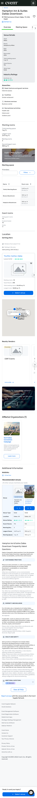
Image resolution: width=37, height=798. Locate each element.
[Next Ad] (34, 275)
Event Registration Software (10, 714)
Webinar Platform (7, 725)
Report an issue (6, 696)
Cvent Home (5, 730)
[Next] (35, 28)
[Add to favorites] (34, 16)
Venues (6, 7)
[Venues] (33, 3)
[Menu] (2, 3)
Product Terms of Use (8, 746)
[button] (15, 172)
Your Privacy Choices (8, 739)
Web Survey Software (8, 723)
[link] (16, 351)
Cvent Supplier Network (9, 704)
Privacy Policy (6, 743)
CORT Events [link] (10, 359)
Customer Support (7, 736)
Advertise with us (7, 752)
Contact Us (5, 733)
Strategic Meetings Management (11, 720)
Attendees (5, 170)
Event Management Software (10, 711)
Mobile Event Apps (7, 717)
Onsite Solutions (6, 707)
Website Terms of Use (8, 749)
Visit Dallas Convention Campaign (8, 440)
